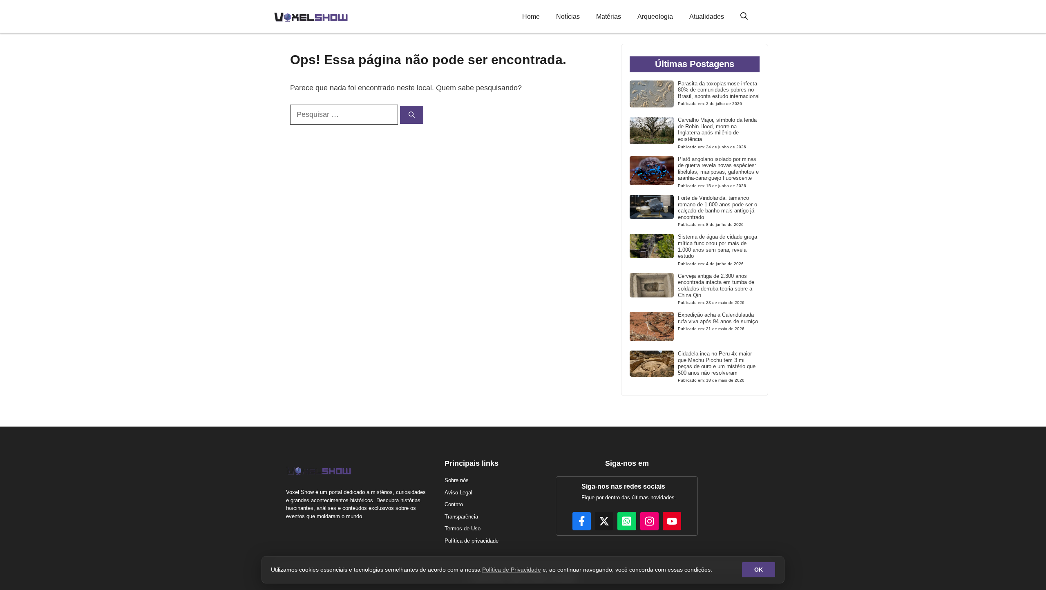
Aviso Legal (458, 492)
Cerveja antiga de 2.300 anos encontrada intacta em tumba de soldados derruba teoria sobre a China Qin (716, 285)
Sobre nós (457, 480)
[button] (744, 16)
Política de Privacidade (511, 569)
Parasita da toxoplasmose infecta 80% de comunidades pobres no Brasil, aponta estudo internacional (719, 89)
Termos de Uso (463, 528)
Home (531, 16)
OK (758, 569)
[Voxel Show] (311, 16)
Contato (454, 504)
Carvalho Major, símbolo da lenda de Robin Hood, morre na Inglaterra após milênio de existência (717, 129)
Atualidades (706, 16)
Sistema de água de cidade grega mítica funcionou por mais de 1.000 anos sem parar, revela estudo (717, 246)
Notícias (568, 16)
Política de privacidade (471, 541)
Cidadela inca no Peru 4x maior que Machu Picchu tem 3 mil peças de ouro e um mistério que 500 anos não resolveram (716, 363)
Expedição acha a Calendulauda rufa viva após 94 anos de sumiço (718, 318)
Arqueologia (655, 16)
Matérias (608, 16)
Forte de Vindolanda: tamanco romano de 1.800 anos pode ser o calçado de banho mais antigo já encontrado (717, 207)
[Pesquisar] (411, 115)
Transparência (461, 517)
